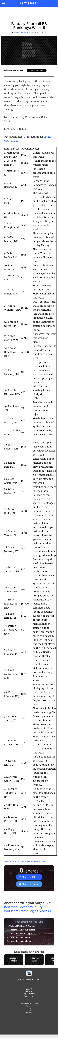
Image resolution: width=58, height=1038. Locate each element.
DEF (16, 140)
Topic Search (29, 996)
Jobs (29, 1008)
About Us (29, 989)
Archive (29, 991)
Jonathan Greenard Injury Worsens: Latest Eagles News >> (28, 909)
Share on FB (28, 877)
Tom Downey (21, 32)
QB (45, 136)
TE (10, 140)
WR (6, 140)
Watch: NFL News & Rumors (22, 926)
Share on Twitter (31, 884)
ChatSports (29, 3)
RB (49, 136)
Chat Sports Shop (29, 1006)
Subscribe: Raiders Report (21, 933)
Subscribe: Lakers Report (21, 941)
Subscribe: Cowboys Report (22, 929)
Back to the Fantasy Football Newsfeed (27, 861)
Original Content (29, 994)
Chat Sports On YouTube (29, 1003)
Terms (29, 1010)
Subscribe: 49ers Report (20, 937)
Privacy (29, 1013)
